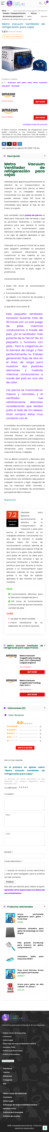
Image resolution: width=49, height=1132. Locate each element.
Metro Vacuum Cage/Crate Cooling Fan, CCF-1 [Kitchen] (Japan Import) (30, 659)
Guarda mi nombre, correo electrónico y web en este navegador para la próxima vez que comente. (24, 873)
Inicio (4, 11)
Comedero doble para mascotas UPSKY (30, 957)
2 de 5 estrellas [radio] (20, 787)
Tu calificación (10, 788)
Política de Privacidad (12, 1051)
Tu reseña (9, 794)
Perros (34, 13)
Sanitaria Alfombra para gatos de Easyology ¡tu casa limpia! (30, 930)
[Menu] (3, 3)
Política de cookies (11, 1054)
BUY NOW (40, 101)
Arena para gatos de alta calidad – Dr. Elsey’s (30, 985)
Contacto (7, 1036)
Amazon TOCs (9, 1047)
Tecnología (15, 86)
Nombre (8, 852)
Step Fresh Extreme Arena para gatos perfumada (30, 971)
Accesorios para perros (13, 16)
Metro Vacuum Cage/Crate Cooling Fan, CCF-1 (30, 682)
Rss (4, 1084)
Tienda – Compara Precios (14, 13)
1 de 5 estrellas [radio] (20, 787)
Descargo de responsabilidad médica (19, 1044)
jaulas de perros (33, 215)
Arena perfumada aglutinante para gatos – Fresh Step (30, 916)
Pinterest (7, 1076)
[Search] (40, 3)
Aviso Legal (8, 1040)
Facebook (7, 1068)
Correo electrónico (13, 861)
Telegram (7, 1080)
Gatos (30, 83)
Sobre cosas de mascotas (14, 1033)
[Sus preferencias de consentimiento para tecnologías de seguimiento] (45, 1128)
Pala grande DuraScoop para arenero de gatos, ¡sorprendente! (30, 945)
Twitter (6, 1072)
